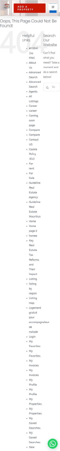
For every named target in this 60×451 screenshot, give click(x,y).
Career (33, 106)
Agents (33, 91)
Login (32, 336)
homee (33, 235)
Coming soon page (33, 120)
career (33, 110)
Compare (34, 130)
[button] (52, 414)
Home (32, 221)
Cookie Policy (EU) (33, 154)
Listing (33, 279)
